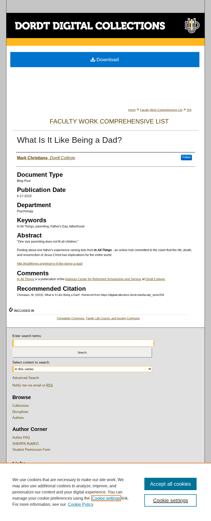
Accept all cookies (170, 484)
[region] (105, 492)
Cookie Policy (80, 504)
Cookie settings (106, 498)
